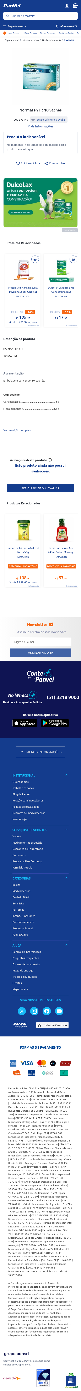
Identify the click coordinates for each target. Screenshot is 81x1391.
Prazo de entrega (22, 970)
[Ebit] (43, 1378)
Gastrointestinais (51, 40)
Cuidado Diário (21, 897)
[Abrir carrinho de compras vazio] (75, 5)
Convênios (19, 855)
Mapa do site (20, 989)
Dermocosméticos (23, 922)
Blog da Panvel (21, 794)
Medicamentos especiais (27, 842)
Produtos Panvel (22, 928)
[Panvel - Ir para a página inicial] (32, 5)
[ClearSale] (12, 1378)
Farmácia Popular (22, 867)
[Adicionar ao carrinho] (35, 259)
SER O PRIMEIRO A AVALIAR (40, 488)
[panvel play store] (55, 723)
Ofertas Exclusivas (47, 33)
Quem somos (20, 782)
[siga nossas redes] (22, 1011)
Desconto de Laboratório (27, 849)
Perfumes (18, 909)
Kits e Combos (31, 33)
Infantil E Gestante (23, 916)
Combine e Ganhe (66, 33)
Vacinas (17, 836)
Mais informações (40, 126)
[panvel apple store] (25, 723)
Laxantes (69, 40)
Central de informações (26, 952)
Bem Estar (18, 903)
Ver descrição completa (17, 430)
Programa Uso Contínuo (27, 861)
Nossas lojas (19, 819)
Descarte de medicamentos (28, 813)
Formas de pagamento (26, 964)
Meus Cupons (13, 33)
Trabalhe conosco (23, 788)
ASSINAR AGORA (40, 652)
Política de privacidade (25, 807)
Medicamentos (31, 40)
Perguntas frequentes (25, 958)
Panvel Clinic (20, 934)
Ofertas (17, 983)
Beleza (16, 885)
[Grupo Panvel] (16, 1353)
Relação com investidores (27, 800)
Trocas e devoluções (24, 977)
